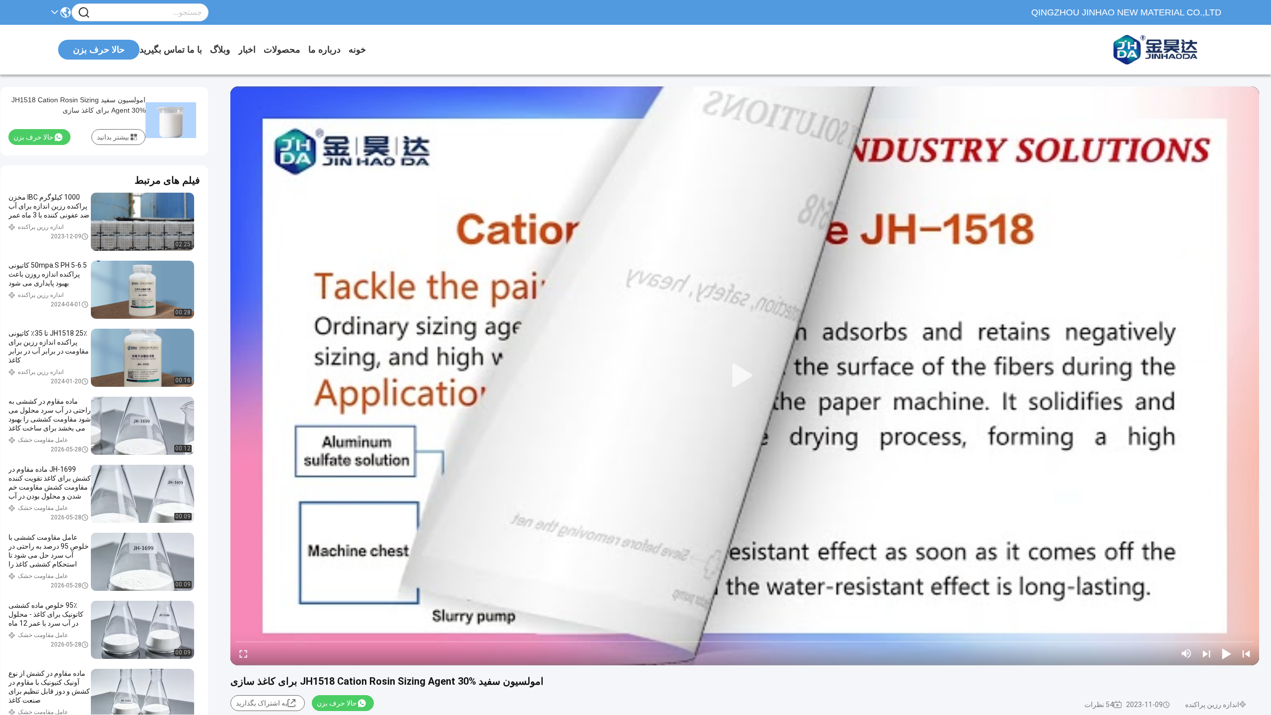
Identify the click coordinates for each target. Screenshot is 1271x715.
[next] (1206, 653)
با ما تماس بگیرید (171, 50)
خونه (357, 50)
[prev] (1246, 653)
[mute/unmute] (1187, 653)
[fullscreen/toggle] (243, 653)
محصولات (282, 50)
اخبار (247, 50)
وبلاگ (220, 50)
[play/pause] (1226, 653)
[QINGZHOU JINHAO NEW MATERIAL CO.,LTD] (1166, 50)
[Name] (84, 12)
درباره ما (324, 50)
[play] (744, 375)
